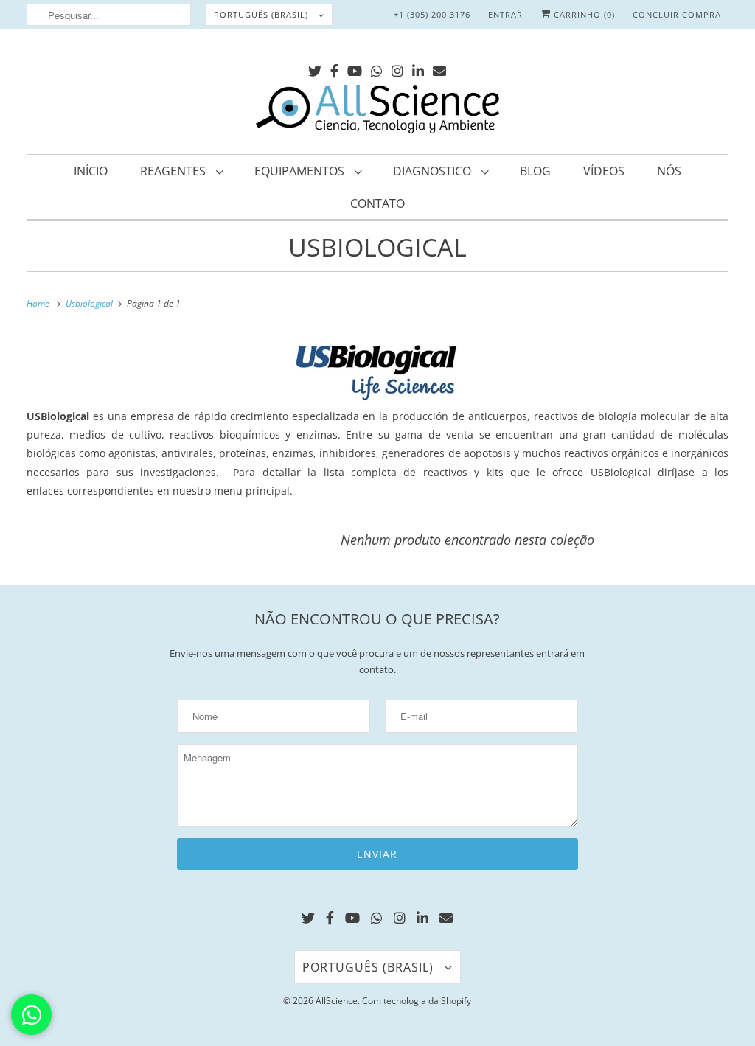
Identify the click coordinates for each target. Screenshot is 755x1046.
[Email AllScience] (439, 68)
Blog (535, 171)
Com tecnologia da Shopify (416, 1000)
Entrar (505, 14)
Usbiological (377, 247)
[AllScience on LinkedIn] (418, 68)
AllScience (337, 1000)
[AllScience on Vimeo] (376, 68)
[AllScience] (378, 111)
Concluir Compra (677, 14)
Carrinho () (583, 14)
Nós (669, 171)
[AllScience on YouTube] (355, 68)
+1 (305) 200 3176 (432, 14)
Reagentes (174, 171)
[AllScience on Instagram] (397, 68)
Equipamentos (300, 171)
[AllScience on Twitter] (314, 68)
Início (91, 171)
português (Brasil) (262, 14)
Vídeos (603, 171)
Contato (377, 203)
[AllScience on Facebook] (334, 68)
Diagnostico (433, 171)
